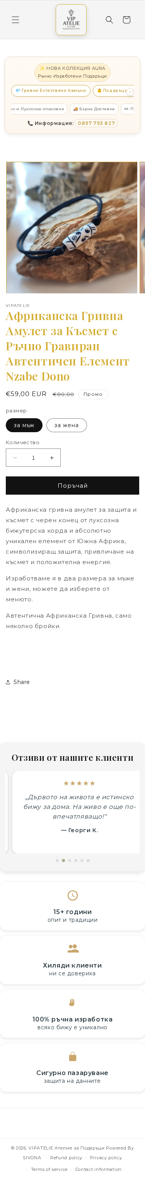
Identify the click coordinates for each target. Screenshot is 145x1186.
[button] (15, 19)
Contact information (98, 1169)
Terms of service (49, 1169)
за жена (67, 425)
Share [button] (22, 682)
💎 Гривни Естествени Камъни (50, 90)
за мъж (24, 425)
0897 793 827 (96, 123)
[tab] (57, 860)
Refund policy (66, 1157)
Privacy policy (106, 1157)
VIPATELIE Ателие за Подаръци (67, 1148)
